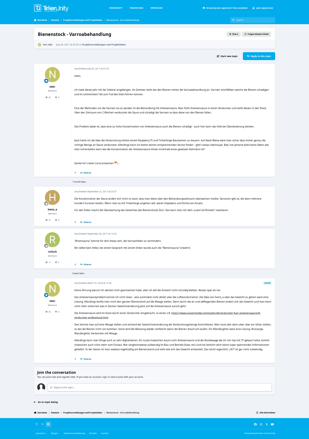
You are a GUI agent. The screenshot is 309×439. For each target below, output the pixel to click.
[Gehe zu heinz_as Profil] (52, 197)
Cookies (104, 433)
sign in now (108, 376)
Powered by (259, 433)
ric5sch (52, 251)
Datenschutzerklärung (74, 433)
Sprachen (40, 433)
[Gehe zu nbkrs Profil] (39, 44)
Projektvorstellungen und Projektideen (104, 44)
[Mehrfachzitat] (75, 172)
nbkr (50, 44)
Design (54, 433)
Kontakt (93, 433)
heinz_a (52, 209)
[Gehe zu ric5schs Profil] (52, 239)
